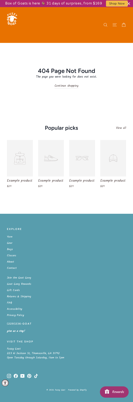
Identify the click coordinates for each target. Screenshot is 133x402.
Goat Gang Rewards (19, 284)
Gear (9, 243)
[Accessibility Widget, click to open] (5, 382)
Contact (12, 268)
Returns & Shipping (19, 296)
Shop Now (117, 3)
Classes (11, 255)
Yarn (10, 237)
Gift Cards (13, 290)
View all (121, 128)
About (10, 262)
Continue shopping (66, 86)
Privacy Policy (15, 315)
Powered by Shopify (77, 390)
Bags (10, 249)
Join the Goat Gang (19, 278)
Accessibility (14, 309)
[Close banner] (128, 3)
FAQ (9, 303)
